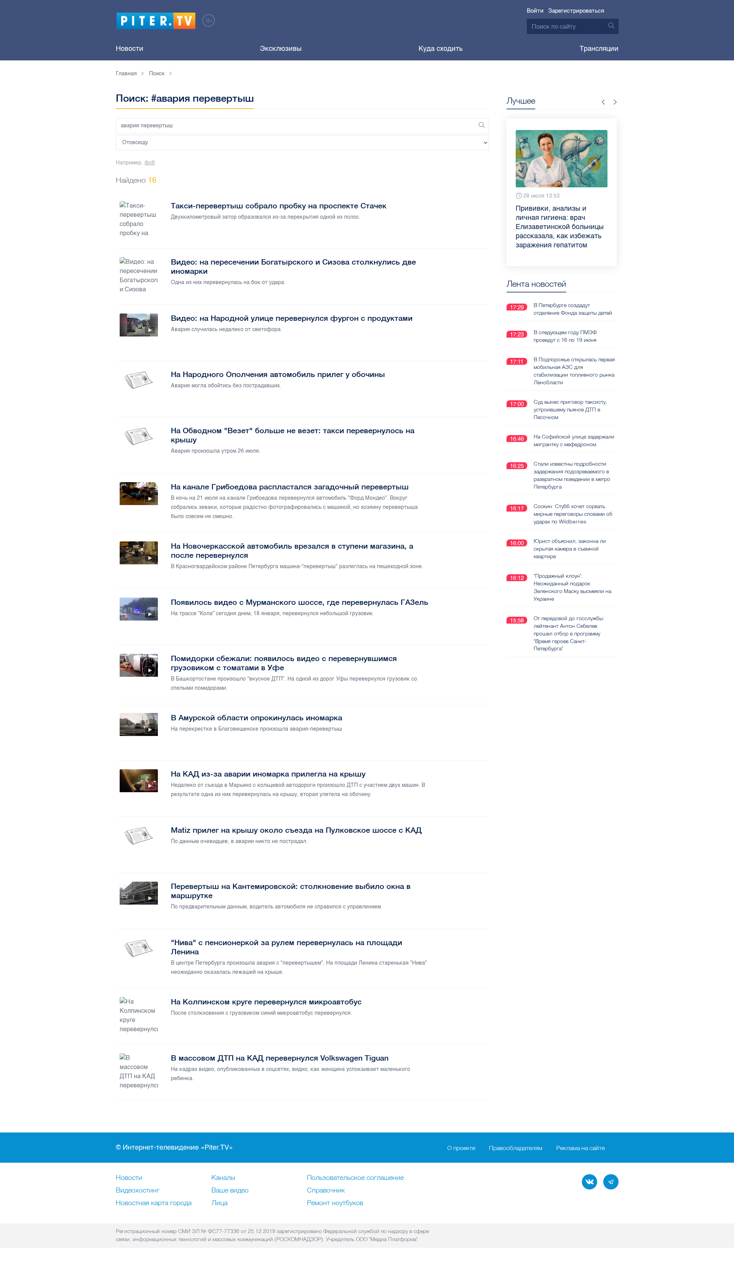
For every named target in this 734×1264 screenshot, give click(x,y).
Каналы (223, 1178)
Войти (535, 10)
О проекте (461, 1148)
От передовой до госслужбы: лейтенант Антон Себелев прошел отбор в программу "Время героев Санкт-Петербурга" (569, 633)
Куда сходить (441, 48)
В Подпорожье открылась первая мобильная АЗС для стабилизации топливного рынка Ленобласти (574, 371)
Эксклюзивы (281, 48)
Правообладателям (515, 1148)
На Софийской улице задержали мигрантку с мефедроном (574, 440)
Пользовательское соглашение (355, 1178)
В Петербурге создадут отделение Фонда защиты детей (573, 309)
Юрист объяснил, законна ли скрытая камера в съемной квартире (570, 549)
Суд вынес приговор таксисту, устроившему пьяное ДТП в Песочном (570, 409)
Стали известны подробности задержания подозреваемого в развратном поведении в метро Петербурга (572, 475)
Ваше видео (229, 1190)
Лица (219, 1203)
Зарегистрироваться (576, 10)
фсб (150, 162)
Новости (129, 48)
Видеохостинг (137, 1190)
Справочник (326, 1190)
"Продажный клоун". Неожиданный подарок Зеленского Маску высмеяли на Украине (572, 587)
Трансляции (599, 48)
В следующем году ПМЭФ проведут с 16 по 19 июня (565, 336)
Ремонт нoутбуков (335, 1203)
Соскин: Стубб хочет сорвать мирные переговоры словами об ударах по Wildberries (573, 514)
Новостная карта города (154, 1203)
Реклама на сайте (580, 1148)
